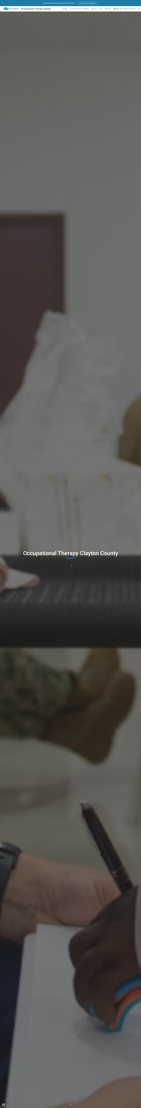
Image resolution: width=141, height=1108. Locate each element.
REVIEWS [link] (108, 9)
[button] (138, 9)
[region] (70, 3)
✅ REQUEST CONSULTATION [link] (124, 9)
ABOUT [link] (94, 9)
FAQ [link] (100, 9)
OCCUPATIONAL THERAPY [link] (79, 9)
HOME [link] (65, 9)
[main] (70, 554)
